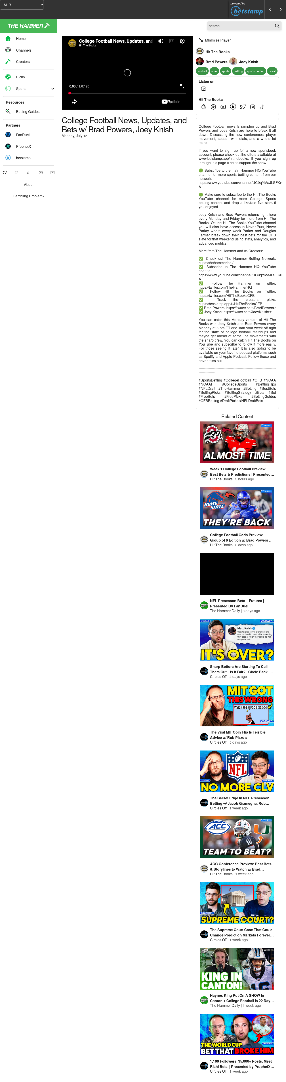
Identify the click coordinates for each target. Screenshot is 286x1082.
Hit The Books (221, 479)
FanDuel (23, 135)
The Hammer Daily (225, 610)
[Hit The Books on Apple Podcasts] (203, 107)
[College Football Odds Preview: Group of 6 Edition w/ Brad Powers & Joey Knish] (237, 508)
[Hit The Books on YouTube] (223, 107)
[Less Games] (269, 9)
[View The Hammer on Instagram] (16, 172)
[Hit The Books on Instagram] (253, 107)
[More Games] (280, 9)
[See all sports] (52, 88)
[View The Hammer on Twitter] (4, 172)
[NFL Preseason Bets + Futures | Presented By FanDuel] (237, 574)
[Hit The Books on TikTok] (262, 107)
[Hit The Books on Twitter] (243, 107)
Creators (23, 61)
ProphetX (23, 146)
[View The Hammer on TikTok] (28, 172)
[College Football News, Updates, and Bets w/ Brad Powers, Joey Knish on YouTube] (203, 89)
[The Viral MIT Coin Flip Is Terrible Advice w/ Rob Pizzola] (237, 705)
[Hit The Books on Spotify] (213, 107)
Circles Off (218, 676)
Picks (20, 77)
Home (21, 38)
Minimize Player (218, 40)
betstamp (23, 157)
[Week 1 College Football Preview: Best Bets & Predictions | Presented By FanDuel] (237, 442)
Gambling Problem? (28, 196)
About (28, 185)
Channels (24, 50)
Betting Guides (28, 111)
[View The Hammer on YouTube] (40, 172)
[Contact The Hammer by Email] (52, 172)
